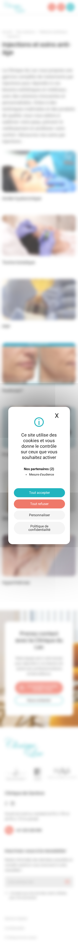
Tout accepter (39, 493)
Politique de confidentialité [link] (39, 528)
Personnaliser (39, 515)
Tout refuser (39, 504)
